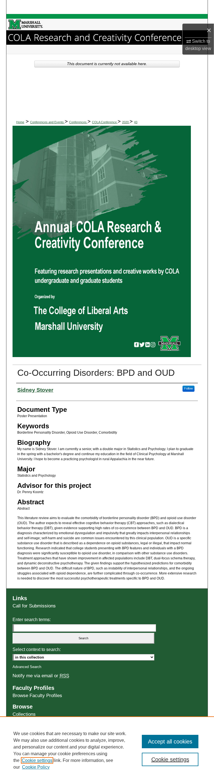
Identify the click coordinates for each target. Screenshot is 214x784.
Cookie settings (37, 760)
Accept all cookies (170, 741)
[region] (107, 750)
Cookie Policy (36, 767)
